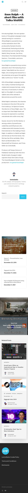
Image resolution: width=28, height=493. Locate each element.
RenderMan (7, 396)
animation (14, 10)
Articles (14, 393)
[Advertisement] (14, 218)
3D (4, 393)
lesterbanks (7, 24)
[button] (25, 2)
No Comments (21, 24)
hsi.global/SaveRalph (9, 61)
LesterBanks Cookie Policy (10, 457)
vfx (11, 396)
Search (4, 193)
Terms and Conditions (9, 461)
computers (19, 393)
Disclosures (5, 465)
